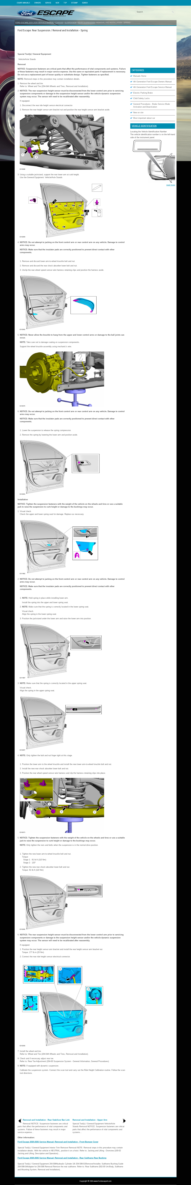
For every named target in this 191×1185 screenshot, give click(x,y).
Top (65, 3)
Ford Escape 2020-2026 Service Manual (34, 23)
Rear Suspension (86, 23)
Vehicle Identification (144, 126)
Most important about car (144, 118)
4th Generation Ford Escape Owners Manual (152, 82)
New (57, 3)
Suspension (70, 23)
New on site (138, 112)
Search (85, 3)
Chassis (59, 23)
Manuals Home (139, 76)
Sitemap (74, 3)
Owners (37, 3)
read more (170, 185)
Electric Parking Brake (143, 93)
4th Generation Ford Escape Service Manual (152, 87)
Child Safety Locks (141, 98)
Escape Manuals (23, 3)
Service (48, 3)
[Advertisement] (72, 42)
